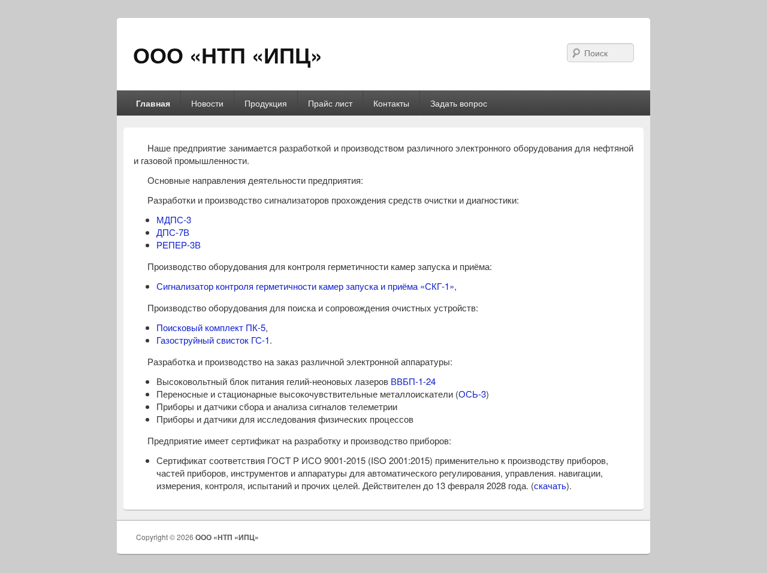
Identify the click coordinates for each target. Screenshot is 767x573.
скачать (550, 485)
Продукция (265, 103)
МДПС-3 (173, 219)
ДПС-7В (172, 232)
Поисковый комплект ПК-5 (210, 327)
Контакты (391, 103)
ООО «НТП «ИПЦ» (227, 54)
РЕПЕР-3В (178, 244)
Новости (207, 103)
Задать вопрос (458, 103)
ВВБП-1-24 (413, 381)
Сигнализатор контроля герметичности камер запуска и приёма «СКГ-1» (305, 286)
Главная (153, 103)
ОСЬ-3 (472, 393)
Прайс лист (330, 103)
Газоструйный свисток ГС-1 (213, 340)
